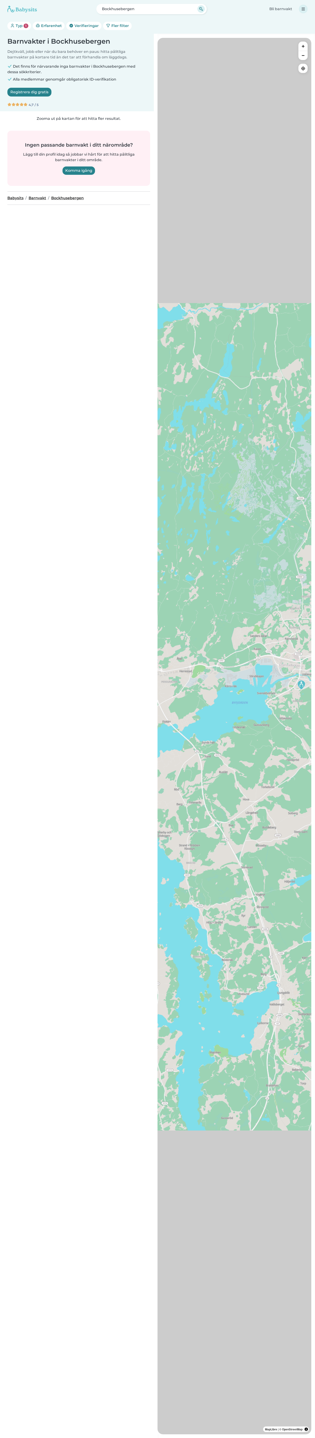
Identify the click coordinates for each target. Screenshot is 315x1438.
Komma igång (78, 170)
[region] (234, 736)
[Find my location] (303, 68)
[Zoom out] (303, 55)
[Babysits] (22, 9)
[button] (301, 684)
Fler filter (119, 26)
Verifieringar (86, 26)
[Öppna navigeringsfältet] (303, 9)
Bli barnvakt (280, 9)
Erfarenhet (51, 26)
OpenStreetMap (292, 1429)
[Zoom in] (303, 46)
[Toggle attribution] (306, 1429)
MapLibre (271, 1429)
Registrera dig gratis (29, 92)
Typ (21, 26)
